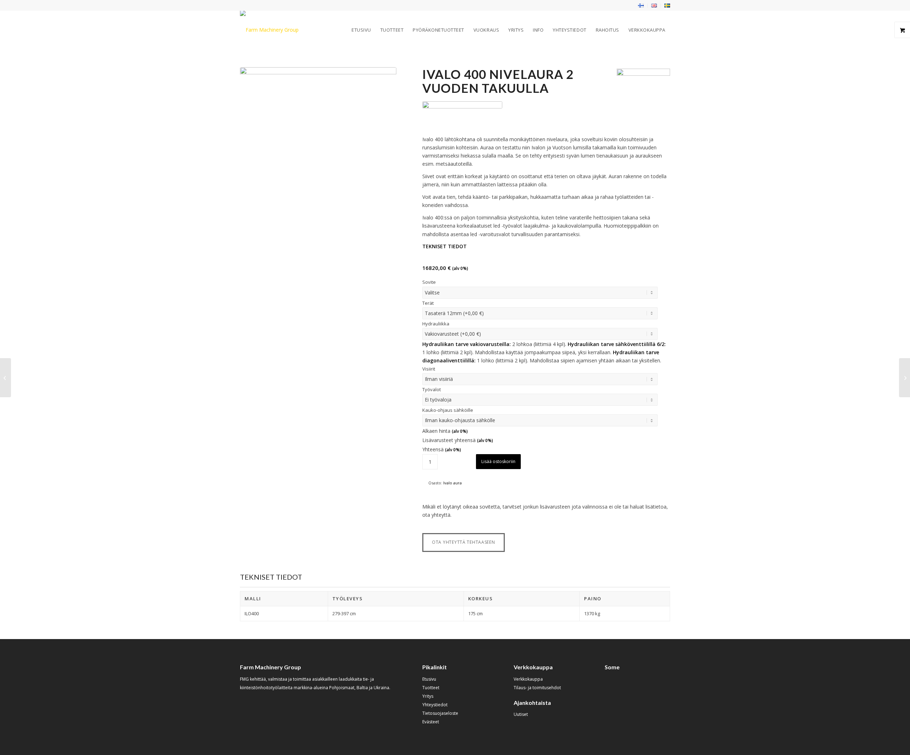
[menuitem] (641, 6)
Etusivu (429, 679)
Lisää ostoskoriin (498, 461)
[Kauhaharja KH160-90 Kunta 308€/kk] (5, 377)
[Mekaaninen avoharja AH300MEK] (904, 377)
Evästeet (430, 722)
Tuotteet (430, 688)
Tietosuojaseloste (440, 713)
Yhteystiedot (435, 705)
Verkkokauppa (528, 679)
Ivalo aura (452, 482)
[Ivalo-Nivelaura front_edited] (318, 145)
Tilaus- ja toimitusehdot (537, 688)
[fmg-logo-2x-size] (269, 29)
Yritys (427, 696)
